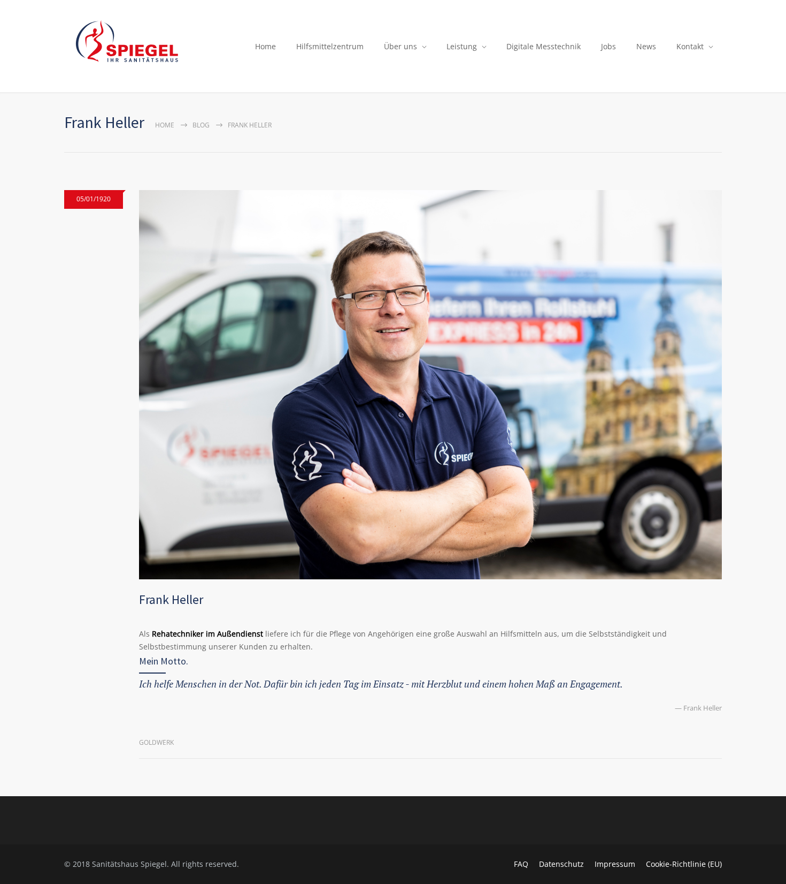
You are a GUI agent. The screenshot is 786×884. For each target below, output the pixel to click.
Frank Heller (171, 599)
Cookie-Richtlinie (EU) (684, 864)
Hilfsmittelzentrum (330, 46)
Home (265, 46)
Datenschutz (561, 864)
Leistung (461, 46)
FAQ (521, 864)
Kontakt (690, 46)
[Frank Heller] (430, 384)
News (646, 46)
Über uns (400, 46)
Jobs (608, 46)
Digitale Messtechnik (543, 46)
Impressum (615, 864)
